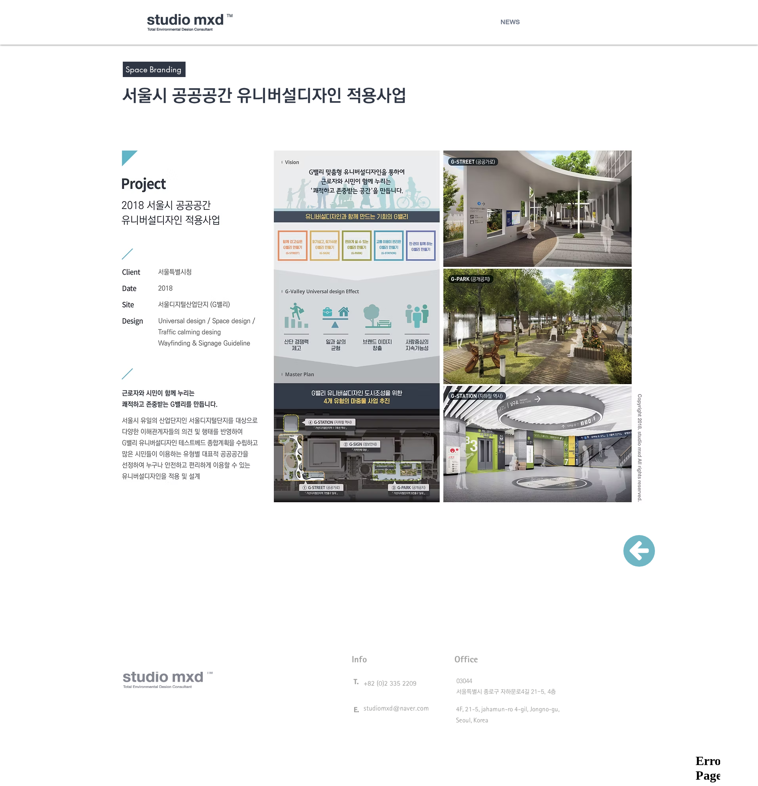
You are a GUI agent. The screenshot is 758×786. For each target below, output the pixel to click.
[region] (639, 556)
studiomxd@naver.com (396, 708)
